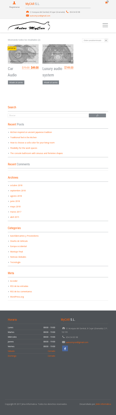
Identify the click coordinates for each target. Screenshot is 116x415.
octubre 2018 (16, 185)
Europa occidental (18, 246)
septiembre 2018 (18, 190)
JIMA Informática (103, 404)
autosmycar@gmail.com (40, 15)
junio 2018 (15, 201)
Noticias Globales (18, 257)
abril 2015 (14, 217)
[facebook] (65, 348)
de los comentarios (21, 291)
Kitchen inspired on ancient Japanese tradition (31, 132)
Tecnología (15, 262)
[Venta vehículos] (29, 25)
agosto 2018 (16, 196)
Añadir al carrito (16, 82)
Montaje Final (16, 251)
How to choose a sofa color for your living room (32, 142)
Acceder (14, 281)
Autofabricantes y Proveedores (24, 235)
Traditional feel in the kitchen (23, 137)
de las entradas (19, 286)
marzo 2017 (15, 211)
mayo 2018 (15, 206)
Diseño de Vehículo (19, 241)
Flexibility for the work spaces (23, 148)
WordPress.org (17, 296)
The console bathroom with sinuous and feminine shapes (36, 153)
